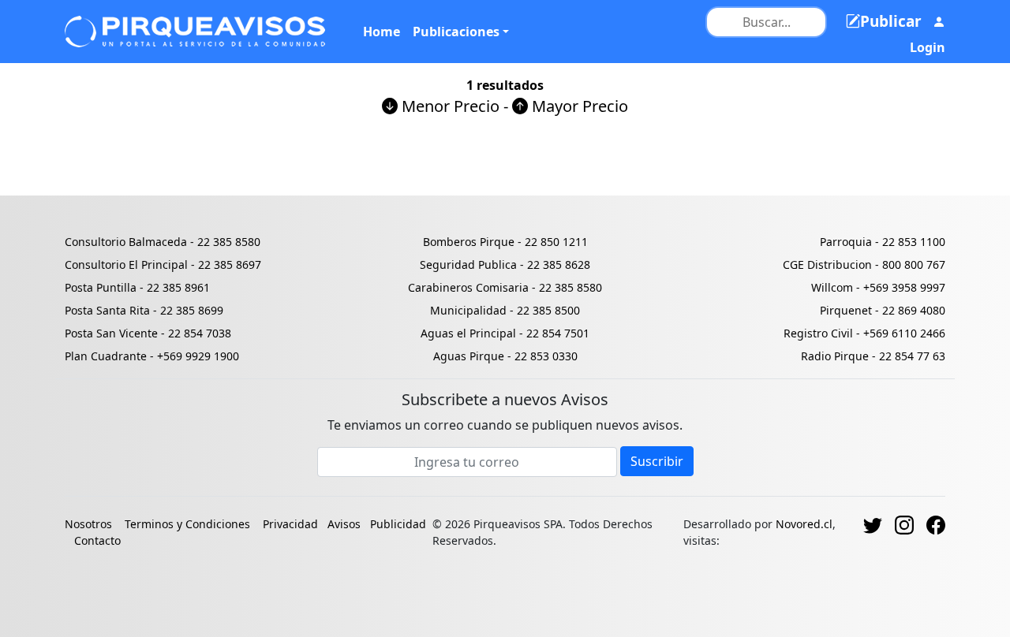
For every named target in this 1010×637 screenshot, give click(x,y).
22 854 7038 (199, 333)
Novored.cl (804, 523)
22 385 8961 (178, 287)
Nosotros (90, 523)
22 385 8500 (548, 310)
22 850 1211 (556, 241)
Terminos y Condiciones (187, 523)
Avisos (344, 523)
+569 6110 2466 (904, 333)
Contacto (97, 540)
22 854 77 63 (912, 355)
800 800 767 (913, 264)
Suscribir (656, 461)
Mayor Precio (578, 106)
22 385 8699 (191, 310)
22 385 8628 (558, 264)
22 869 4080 (913, 310)
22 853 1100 (913, 241)
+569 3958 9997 (904, 287)
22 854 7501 (557, 333)
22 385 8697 (229, 264)
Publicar (891, 21)
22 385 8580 (228, 241)
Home (381, 31)
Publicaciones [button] (456, 31)
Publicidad (398, 523)
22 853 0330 (546, 355)
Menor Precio (448, 106)
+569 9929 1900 (198, 355)
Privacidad (290, 523)
